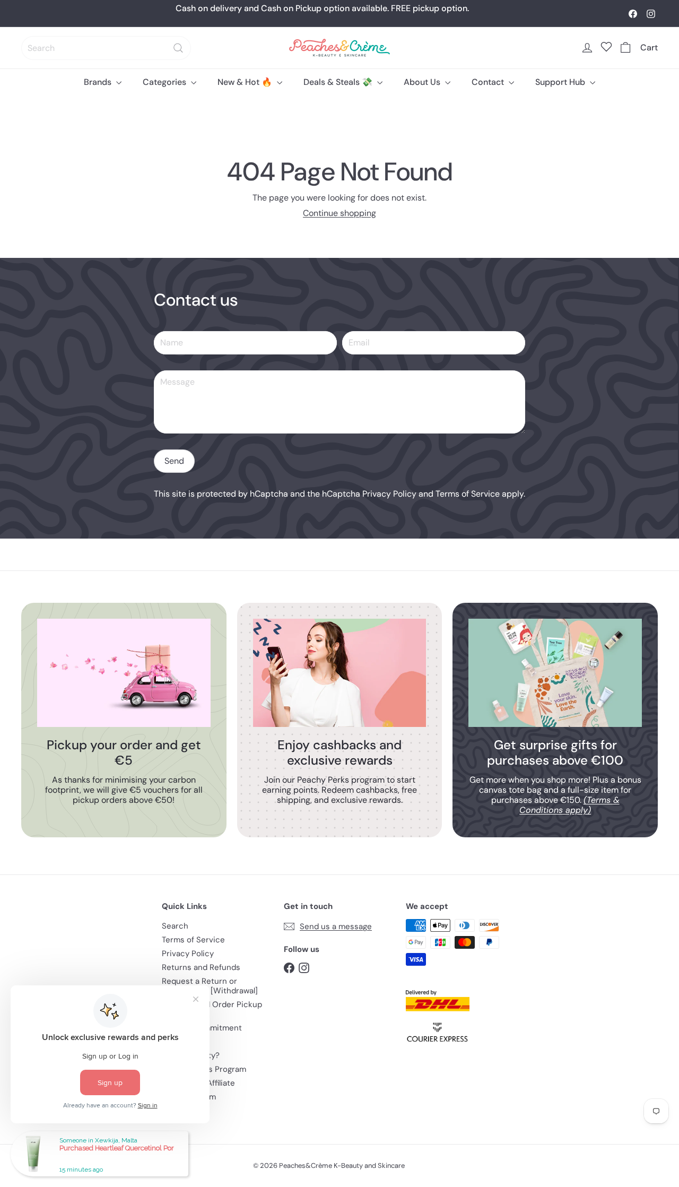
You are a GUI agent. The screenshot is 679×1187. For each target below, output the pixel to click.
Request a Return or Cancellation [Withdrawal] (210, 986)
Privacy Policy (389, 493)
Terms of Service (468, 493)
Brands (99, 82)
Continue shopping (339, 213)
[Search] (178, 48)
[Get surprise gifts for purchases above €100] (555, 673)
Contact (489, 82)
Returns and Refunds (201, 967)
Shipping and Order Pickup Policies (212, 1009)
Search (175, 926)
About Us (423, 82)
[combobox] (106, 48)
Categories (165, 82)
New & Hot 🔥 (245, 82)
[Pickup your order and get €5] (124, 673)
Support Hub (561, 82)
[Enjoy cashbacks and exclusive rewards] (339, 673)
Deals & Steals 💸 (339, 82)
